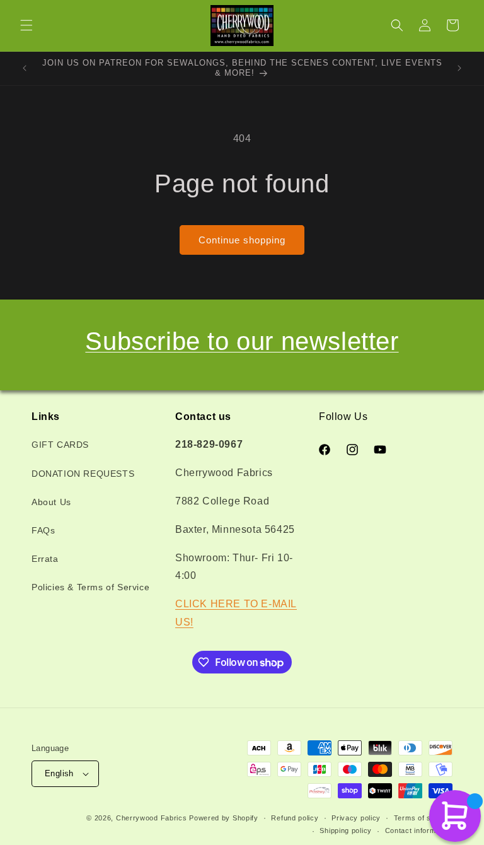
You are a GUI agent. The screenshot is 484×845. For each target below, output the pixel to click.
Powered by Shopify (223, 818)
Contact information (418, 830)
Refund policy (294, 818)
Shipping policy (346, 830)
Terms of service (423, 818)
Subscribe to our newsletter (241, 341)
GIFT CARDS (60, 445)
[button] (26, 25)
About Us (51, 502)
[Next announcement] (459, 68)
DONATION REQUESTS (83, 474)
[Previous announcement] (24, 68)
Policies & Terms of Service (90, 587)
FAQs (43, 530)
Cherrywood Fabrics (151, 818)
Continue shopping (242, 240)
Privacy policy (356, 818)
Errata (45, 559)
